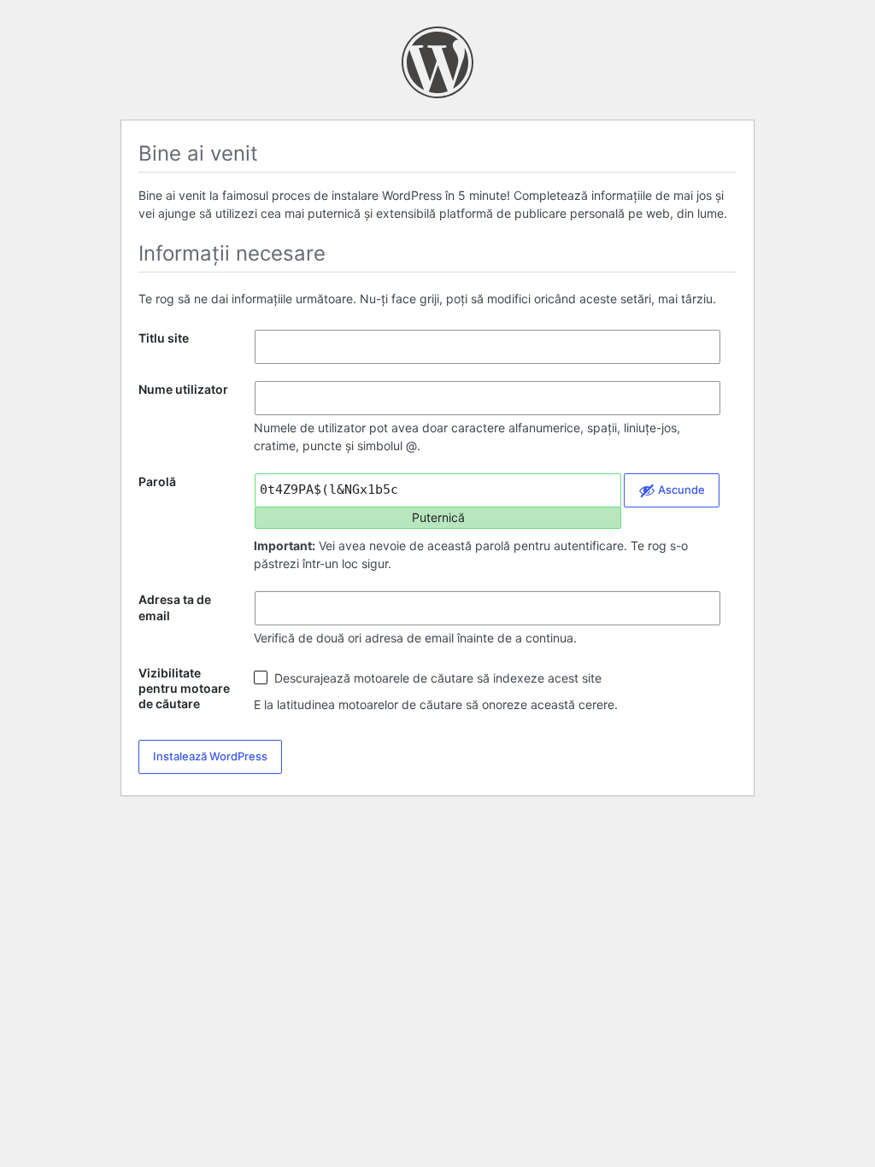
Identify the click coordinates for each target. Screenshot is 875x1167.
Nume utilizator (183, 389)
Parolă (157, 481)
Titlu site (163, 338)
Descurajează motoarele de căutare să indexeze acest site (436, 678)
